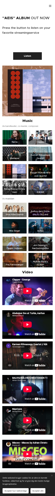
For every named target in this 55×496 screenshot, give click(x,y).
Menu (50, 5)
